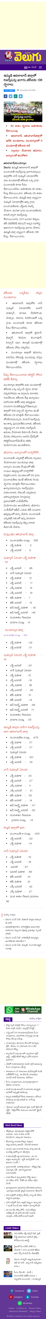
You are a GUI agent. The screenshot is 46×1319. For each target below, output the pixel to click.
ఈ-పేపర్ (32, 67)
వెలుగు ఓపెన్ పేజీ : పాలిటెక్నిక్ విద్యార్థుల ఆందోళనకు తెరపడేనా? (22, 939)
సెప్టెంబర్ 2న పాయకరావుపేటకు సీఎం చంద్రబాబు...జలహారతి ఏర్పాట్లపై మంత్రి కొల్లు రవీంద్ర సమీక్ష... (22, 1036)
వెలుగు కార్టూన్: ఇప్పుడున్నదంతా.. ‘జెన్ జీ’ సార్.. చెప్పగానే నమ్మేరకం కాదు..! (28, 1263)
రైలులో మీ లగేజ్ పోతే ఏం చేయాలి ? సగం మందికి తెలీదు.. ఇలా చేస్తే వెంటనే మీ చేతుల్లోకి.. (27, 1250)
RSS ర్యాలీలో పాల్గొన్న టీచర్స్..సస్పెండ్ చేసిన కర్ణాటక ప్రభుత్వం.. (24, 1197)
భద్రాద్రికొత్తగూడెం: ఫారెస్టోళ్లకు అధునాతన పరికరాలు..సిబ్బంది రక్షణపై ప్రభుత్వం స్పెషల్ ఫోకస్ (23, 930)
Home (11, 1308)
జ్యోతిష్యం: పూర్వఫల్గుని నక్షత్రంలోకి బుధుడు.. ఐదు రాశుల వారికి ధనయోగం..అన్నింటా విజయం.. (20, 1134)
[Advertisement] (23, 25)
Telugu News (35, 1311)
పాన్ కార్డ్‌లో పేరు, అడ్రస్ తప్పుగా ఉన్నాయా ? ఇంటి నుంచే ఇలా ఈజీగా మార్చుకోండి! (23, 1204)
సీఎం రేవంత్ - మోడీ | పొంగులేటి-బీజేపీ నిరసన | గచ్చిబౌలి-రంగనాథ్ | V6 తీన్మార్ (27, 1276)
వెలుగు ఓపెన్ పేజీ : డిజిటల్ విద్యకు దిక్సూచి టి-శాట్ (23, 921)
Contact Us (21, 1308)
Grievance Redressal (18, 1311)
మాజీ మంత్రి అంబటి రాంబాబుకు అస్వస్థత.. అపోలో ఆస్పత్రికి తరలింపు (23, 1091)
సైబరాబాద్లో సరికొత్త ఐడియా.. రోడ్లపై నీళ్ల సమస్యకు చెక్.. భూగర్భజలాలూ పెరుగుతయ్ (23, 1170)
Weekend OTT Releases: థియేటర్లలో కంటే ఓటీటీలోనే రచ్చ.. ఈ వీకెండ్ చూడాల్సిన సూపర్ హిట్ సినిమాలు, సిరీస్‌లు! (24, 1075)
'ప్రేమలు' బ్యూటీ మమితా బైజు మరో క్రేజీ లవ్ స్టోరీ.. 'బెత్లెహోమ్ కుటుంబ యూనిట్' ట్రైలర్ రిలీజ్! (24, 1110)
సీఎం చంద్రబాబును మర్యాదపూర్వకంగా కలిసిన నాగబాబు (22, 1083)
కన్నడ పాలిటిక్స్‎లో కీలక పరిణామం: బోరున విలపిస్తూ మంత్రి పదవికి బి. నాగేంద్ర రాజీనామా (23, 1100)
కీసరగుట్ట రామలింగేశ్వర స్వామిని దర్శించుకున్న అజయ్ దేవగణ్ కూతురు (22, 1143)
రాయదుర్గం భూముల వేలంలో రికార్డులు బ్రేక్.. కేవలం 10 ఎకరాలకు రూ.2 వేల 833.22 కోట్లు (22, 1046)
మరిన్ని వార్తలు (35, 1019)
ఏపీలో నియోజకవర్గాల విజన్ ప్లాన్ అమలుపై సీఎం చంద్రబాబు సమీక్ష (24, 1066)
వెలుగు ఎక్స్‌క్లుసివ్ (9, 91)
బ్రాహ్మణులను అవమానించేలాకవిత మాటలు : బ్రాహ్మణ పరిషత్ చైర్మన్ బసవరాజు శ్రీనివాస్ (24, 1189)
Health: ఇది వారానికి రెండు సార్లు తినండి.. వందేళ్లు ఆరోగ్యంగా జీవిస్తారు (23, 1151)
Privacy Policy (35, 1308)
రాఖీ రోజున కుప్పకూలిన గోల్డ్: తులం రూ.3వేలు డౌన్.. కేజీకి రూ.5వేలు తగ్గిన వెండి (22, 1181)
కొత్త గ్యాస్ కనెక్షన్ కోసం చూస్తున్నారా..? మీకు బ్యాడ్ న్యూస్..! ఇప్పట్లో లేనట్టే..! (22, 1027)
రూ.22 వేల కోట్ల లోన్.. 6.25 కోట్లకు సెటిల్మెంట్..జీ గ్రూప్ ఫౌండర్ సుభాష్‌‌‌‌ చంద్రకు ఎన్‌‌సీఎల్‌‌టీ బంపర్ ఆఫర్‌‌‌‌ (21, 1213)
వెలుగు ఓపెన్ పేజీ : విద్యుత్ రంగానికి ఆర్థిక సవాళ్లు (23, 947)
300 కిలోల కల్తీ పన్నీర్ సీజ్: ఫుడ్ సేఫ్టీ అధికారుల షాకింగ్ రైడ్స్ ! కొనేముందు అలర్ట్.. (27, 1237)
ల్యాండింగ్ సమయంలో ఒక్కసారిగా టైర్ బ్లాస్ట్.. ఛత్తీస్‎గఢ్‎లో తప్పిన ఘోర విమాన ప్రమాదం (22, 1057)
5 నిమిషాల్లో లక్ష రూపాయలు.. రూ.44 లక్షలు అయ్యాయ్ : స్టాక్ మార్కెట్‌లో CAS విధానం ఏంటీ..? (22, 1160)
